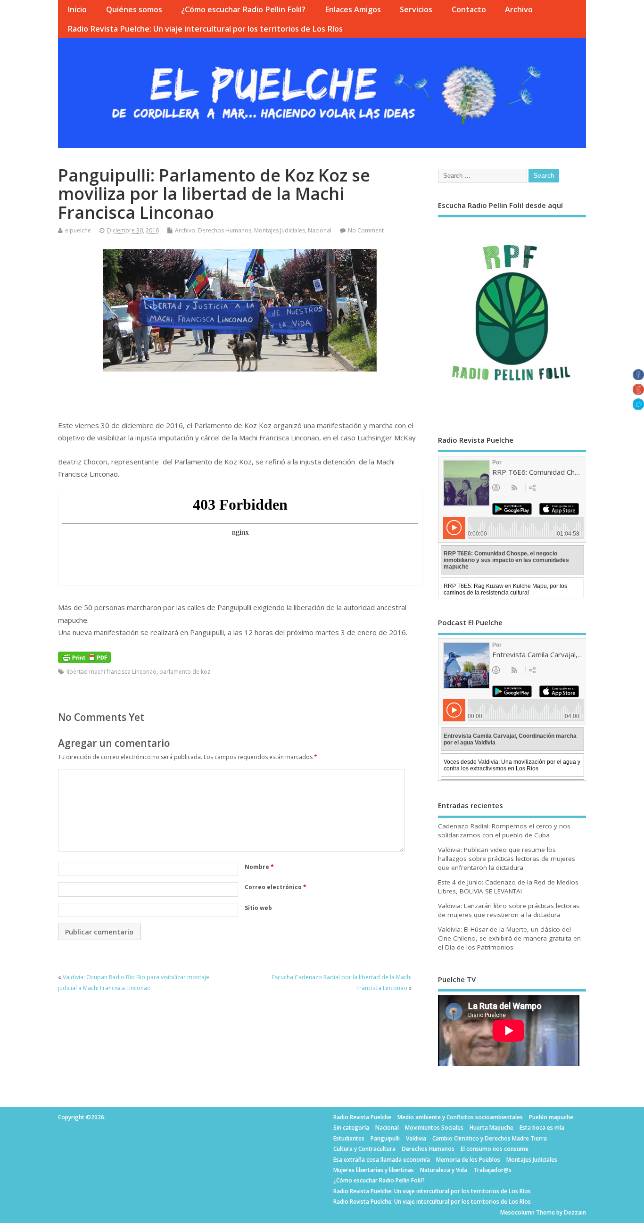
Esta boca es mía (542, 1128)
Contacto (469, 9)
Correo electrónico (275, 887)
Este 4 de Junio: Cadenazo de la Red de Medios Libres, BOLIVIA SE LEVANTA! (508, 886)
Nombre (259, 867)
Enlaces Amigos (353, 9)
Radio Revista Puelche (362, 1117)
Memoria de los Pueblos (468, 1160)
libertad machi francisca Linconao (111, 672)
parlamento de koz (184, 672)
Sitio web (258, 908)
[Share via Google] (638, 392)
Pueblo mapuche (551, 1117)
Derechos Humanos (224, 230)
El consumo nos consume (494, 1149)
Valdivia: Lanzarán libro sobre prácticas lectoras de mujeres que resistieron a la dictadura (508, 910)
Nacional (319, 230)
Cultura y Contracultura (364, 1149)
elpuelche (78, 230)
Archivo (519, 9)
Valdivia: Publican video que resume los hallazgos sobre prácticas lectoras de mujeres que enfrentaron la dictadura (506, 858)
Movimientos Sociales (434, 1128)
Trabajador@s (492, 1170)
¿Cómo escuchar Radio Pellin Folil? (243, 9)
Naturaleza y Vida (443, 1170)
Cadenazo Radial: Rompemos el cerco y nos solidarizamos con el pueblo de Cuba (504, 830)
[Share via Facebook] (638, 377)
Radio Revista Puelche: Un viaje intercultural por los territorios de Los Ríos (205, 29)
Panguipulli (385, 1138)
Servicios (416, 9)
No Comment (366, 230)
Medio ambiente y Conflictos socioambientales (460, 1117)
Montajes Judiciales (279, 230)
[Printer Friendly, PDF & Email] (84, 656)
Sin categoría (351, 1128)
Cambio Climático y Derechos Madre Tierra (489, 1138)
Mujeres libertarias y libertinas (373, 1170)
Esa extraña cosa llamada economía (381, 1160)
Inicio (77, 9)
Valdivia (416, 1138)
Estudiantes (348, 1138)
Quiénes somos (134, 9)
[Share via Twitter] (638, 407)
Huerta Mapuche (491, 1128)
